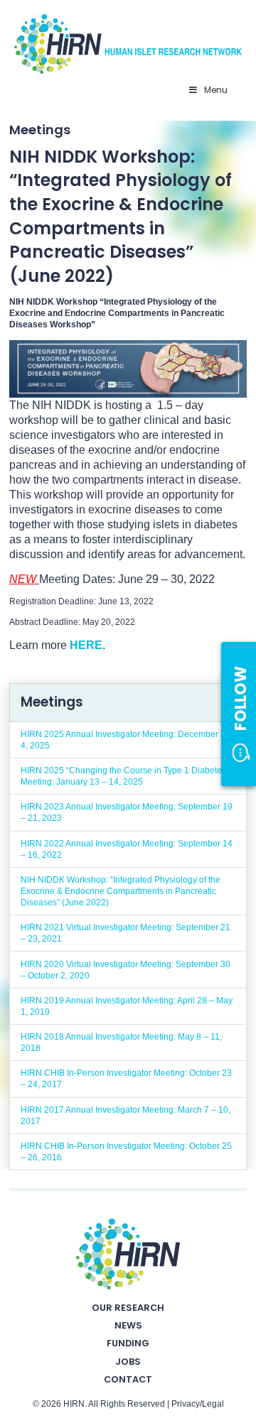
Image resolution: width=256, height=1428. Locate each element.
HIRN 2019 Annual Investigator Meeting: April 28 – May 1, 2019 (127, 1006)
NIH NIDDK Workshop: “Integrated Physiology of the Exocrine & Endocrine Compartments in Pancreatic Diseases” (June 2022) (120, 891)
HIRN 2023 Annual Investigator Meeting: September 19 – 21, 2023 (127, 812)
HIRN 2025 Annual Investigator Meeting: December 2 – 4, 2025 (127, 740)
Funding (128, 1343)
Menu (216, 90)
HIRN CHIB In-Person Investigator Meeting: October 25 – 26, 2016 (126, 1151)
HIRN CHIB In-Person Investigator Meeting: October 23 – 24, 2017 (126, 1078)
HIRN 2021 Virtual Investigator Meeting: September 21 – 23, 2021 (125, 933)
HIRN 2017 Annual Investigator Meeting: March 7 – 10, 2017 (125, 1115)
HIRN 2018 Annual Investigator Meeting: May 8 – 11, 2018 (121, 1042)
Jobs (128, 1362)
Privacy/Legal (197, 1404)
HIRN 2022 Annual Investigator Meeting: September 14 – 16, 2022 (127, 849)
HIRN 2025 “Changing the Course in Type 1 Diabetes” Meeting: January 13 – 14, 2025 (125, 776)
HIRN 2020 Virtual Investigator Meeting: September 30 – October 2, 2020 (125, 970)
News (128, 1325)
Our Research (128, 1308)
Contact (128, 1379)
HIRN (74, 1404)
